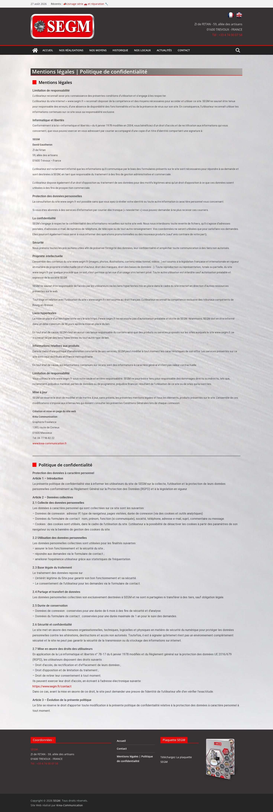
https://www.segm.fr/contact (52, 686)
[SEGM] (35, 50)
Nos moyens (98, 50)
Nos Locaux (142, 50)
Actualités (164, 50)
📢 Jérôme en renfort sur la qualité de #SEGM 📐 (93, 4)
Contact (184, 50)
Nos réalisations (71, 50)
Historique (120, 50)
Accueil (48, 50)
